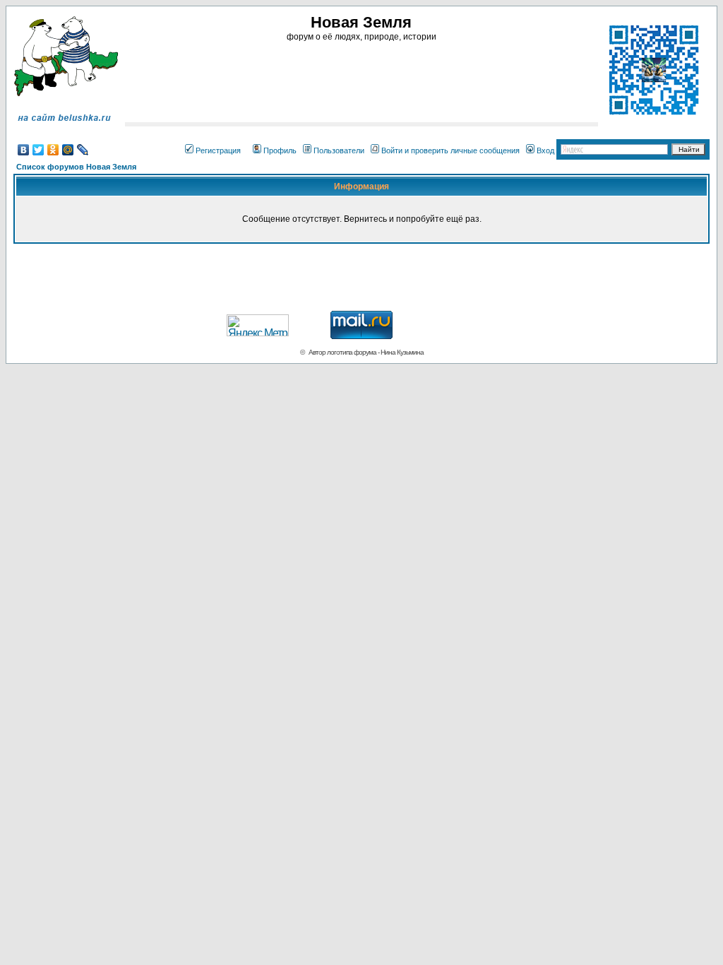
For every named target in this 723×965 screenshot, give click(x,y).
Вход (545, 150)
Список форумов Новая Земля (76, 166)
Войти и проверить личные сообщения (450, 150)
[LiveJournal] (83, 150)
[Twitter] (38, 150)
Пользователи (338, 150)
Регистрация (218, 150)
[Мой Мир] (68, 150)
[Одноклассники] (53, 150)
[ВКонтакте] (23, 150)
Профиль (280, 150)
